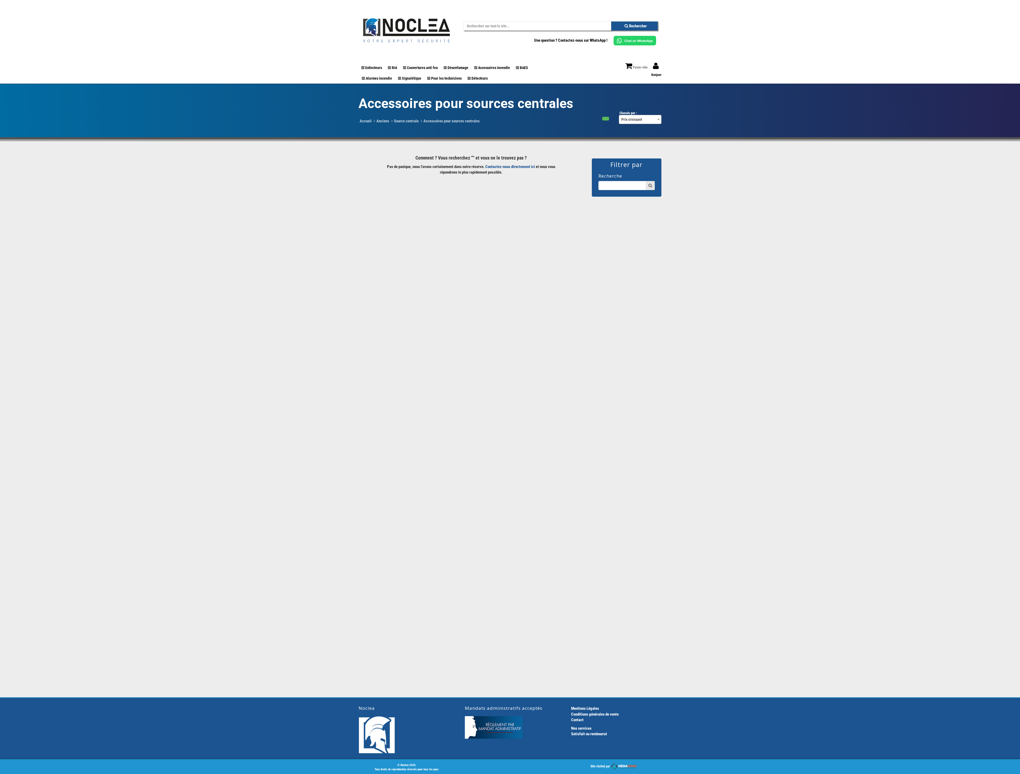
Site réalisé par (600, 766)
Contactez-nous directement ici (510, 166)
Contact (577, 719)
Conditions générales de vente (595, 714)
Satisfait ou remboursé (589, 734)
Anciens (382, 121)
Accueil (366, 121)
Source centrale (406, 121)
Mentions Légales (585, 708)
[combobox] (640, 119)
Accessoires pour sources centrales (451, 121)
